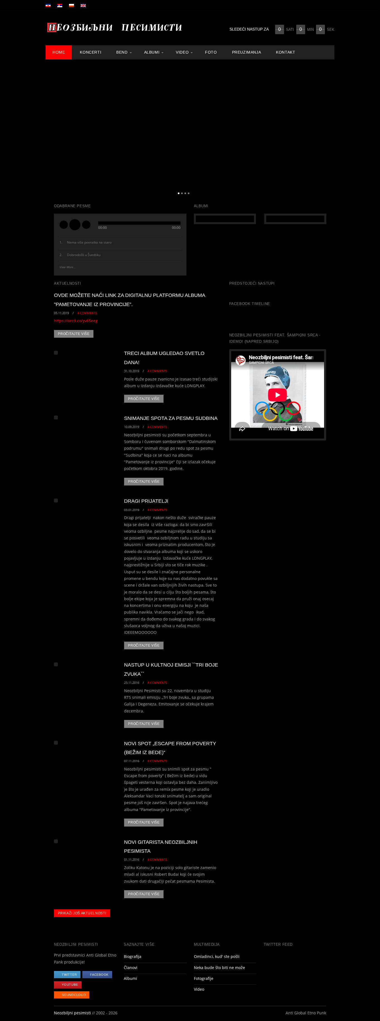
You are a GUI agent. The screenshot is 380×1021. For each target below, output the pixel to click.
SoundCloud (74, 995)
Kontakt (285, 52)
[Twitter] (303, 51)
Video (182, 52)
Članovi (130, 967)
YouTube (70, 984)
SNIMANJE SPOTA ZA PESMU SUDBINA (171, 418)
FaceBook (99, 974)
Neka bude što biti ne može (219, 967)
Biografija (132, 956)
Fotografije (203, 978)
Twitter (69, 974)
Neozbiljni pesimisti (72, 1012)
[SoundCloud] (327, 51)
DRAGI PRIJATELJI (146, 501)
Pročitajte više (74, 334)
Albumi (152, 52)
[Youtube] (318, 51)
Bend (121, 52)
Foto (211, 52)
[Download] (178, 243)
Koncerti (90, 52)
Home (59, 52)
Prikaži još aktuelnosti (82, 913)
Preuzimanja (246, 52)
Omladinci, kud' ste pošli (217, 956)
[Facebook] (311, 51)
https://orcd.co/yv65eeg (76, 320)
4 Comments (87, 313)
